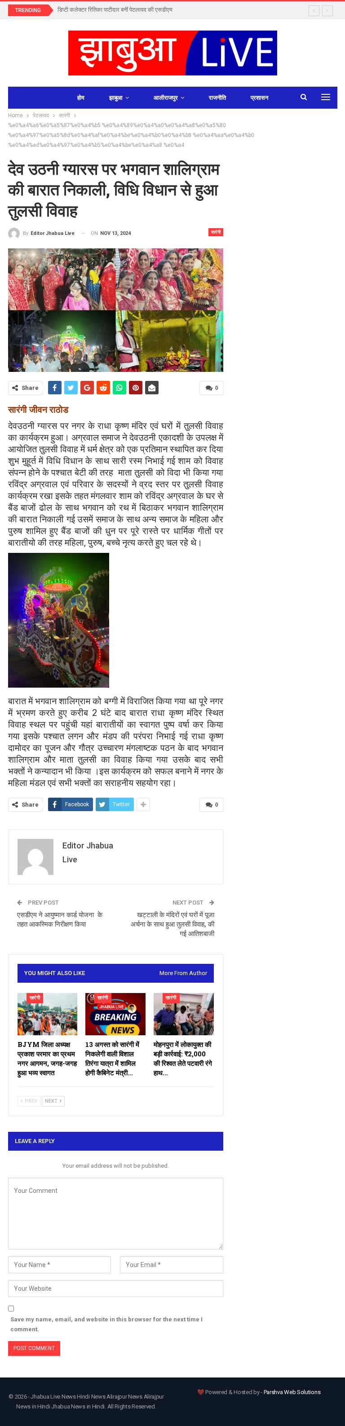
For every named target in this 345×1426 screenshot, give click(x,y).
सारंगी (216, 232)
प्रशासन (259, 97)
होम (80, 97)
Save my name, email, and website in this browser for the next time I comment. (106, 1324)
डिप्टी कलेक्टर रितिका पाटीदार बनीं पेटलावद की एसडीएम (115, 9)
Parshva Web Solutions (292, 1392)
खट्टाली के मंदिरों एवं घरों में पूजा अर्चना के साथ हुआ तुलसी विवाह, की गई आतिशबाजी (172, 924)
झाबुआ (116, 97)
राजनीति (217, 97)
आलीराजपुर (166, 97)
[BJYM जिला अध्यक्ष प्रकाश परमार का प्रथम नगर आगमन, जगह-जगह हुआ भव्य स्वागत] (48, 1014)
